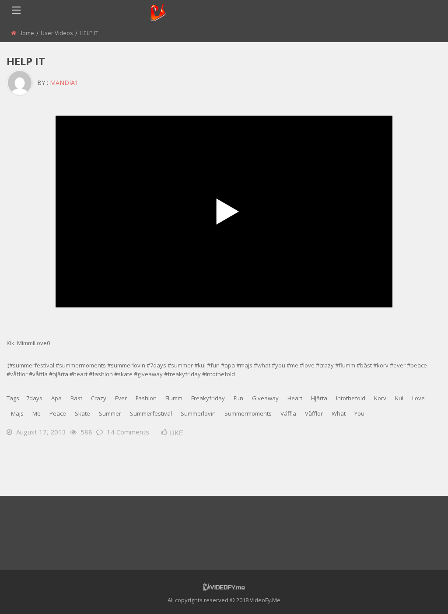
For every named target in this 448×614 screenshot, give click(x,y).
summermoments (248, 413)
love (418, 398)
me (36, 413)
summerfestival (151, 413)
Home (26, 33)
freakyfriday (208, 398)
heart (294, 398)
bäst (76, 398)
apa (56, 398)
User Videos (57, 33)
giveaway (265, 398)
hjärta (319, 398)
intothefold (350, 398)
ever (121, 398)
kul (399, 398)
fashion (146, 398)
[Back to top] (419, 594)
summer (110, 413)
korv (380, 398)
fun (238, 398)
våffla (288, 413)
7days (34, 398)
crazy (98, 398)
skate (82, 413)
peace (57, 413)
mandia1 (64, 82)
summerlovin (198, 413)
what (339, 413)
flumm (173, 398)
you (359, 413)
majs (17, 413)
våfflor (314, 413)
